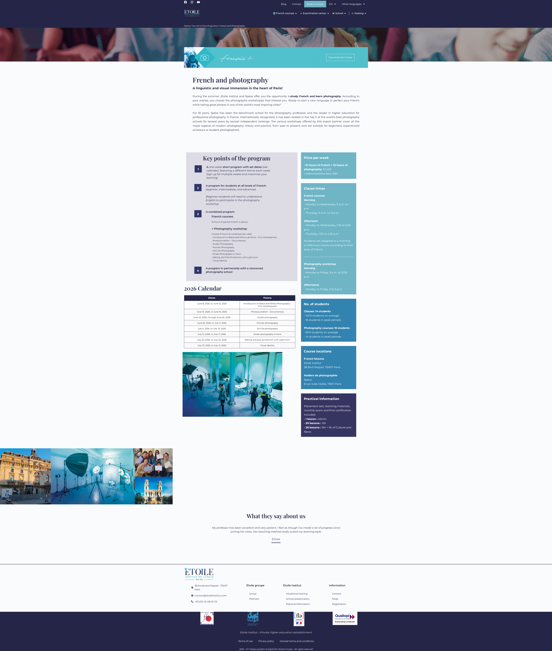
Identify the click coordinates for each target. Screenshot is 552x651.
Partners (254, 598)
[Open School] (345, 13)
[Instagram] (193, 3)
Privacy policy (266, 641)
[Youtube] (200, 3)
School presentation (297, 598)
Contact (296, 4)
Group (252, 593)
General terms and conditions (297, 641)
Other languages (351, 4)
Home (187, 26)
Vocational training (296, 593)
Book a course (315, 4)
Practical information (298, 604)
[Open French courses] (296, 13)
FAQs (335, 598)
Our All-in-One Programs (204, 26)
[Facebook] (187, 3)
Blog (283, 4)
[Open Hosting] (365, 13)
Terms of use (245, 641)
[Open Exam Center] (328, 13)
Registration (339, 604)
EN (330, 4)
